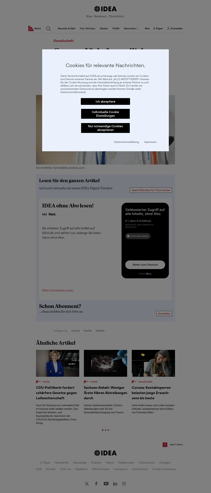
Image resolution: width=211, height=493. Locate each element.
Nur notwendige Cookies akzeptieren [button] (105, 128)
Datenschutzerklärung (126, 142)
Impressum (150, 142)
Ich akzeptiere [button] (105, 101)
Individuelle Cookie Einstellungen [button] (105, 114)
